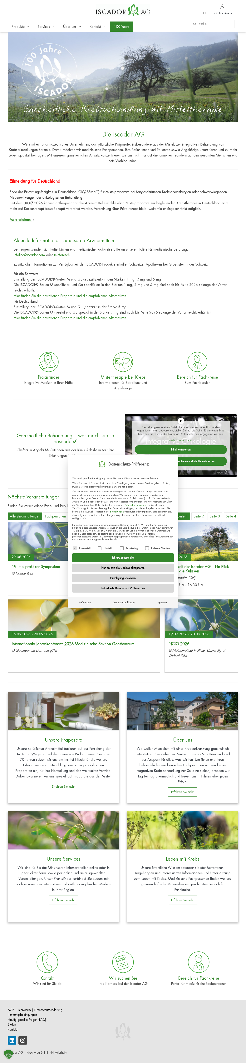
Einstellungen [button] (117, 512)
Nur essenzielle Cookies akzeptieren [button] (123, 567)
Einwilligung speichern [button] (123, 578)
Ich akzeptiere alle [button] (123, 557)
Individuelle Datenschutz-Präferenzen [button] (123, 588)
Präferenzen (85, 602)
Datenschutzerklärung (135, 505)
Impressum (162, 602)
